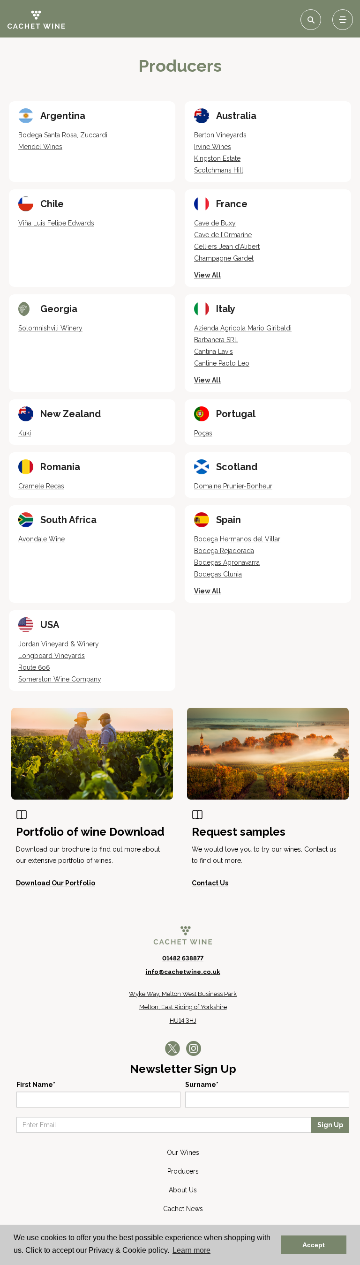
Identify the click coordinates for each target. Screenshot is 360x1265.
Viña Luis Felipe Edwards (56, 223)
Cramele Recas (41, 486)
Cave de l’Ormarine (223, 235)
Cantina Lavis (213, 351)
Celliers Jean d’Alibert (227, 246)
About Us (183, 1190)
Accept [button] (313, 1245)
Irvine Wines (212, 146)
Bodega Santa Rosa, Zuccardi (62, 135)
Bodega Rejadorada (224, 550)
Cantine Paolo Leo (221, 363)
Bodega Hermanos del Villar (237, 539)
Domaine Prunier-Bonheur (233, 486)
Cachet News (183, 1209)
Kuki (24, 433)
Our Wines (183, 1152)
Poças (203, 433)
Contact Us (210, 883)
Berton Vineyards (220, 135)
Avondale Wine (41, 539)
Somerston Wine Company (59, 679)
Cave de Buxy (215, 223)
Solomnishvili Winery (50, 328)
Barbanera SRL (216, 340)
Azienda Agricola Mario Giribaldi (243, 328)
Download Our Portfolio (55, 883)
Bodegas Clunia (218, 574)
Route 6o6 (34, 667)
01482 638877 (182, 958)
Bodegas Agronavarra (227, 562)
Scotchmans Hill (218, 170)
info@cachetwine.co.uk (183, 971)
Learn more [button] (191, 1250)
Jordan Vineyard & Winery (58, 644)
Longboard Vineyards (51, 655)
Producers (183, 1171)
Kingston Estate (217, 158)
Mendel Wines (40, 146)
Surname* (201, 1084)
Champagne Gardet (224, 258)
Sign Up (330, 1125)
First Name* (35, 1084)
